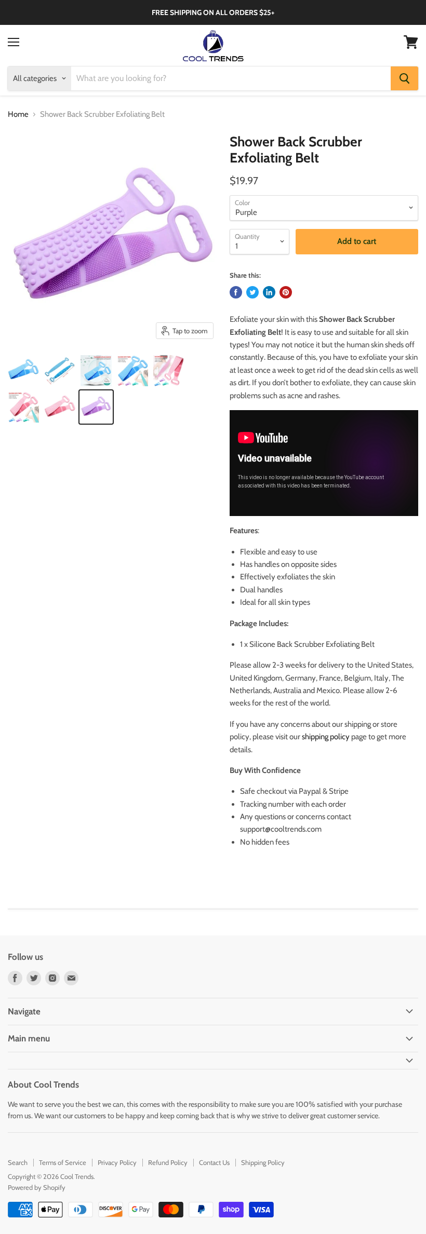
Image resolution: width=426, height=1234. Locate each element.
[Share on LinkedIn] (269, 292)
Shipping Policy (263, 1162)
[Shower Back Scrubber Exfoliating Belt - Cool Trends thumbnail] (23, 370)
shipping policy (326, 736)
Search (18, 1162)
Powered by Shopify (36, 1187)
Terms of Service (62, 1162)
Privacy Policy (117, 1162)
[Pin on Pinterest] (285, 292)
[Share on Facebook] (236, 292)
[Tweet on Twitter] (252, 292)
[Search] (404, 78)
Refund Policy (168, 1162)
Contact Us (214, 1162)
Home (18, 114)
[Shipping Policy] (350, 736)
